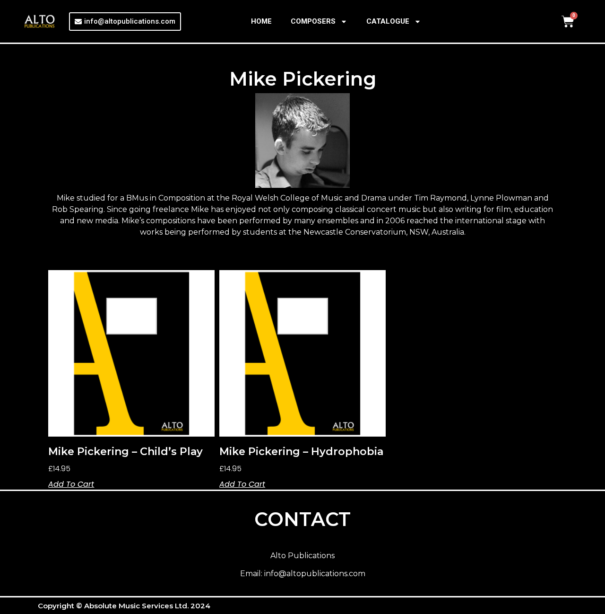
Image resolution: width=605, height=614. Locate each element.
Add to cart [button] (71, 484)
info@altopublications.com (314, 573)
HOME (261, 21)
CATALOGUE (387, 21)
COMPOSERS (313, 21)
